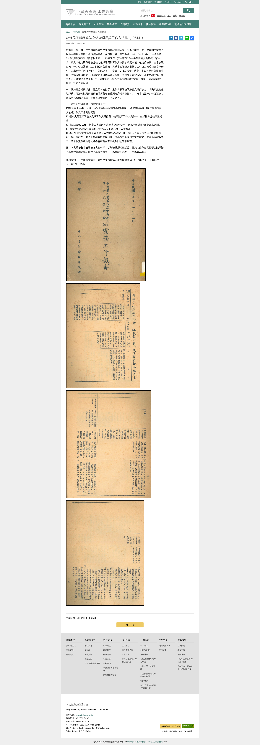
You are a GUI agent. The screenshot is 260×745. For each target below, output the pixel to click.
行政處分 (107, 654)
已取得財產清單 (109, 675)
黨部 (175, 15)
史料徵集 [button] (138, 24)
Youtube (189, 2)
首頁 (140, 2)
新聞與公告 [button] (85, 24)
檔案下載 (181, 650)
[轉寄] (171, 38)
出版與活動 (145, 650)
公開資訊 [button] (125, 24)
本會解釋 (125, 654)
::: (62, 1)
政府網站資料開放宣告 (170, 726)
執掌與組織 (71, 645)
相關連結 (181, 654)
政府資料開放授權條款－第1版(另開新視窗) (145, 741)
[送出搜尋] (188, 10)
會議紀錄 (88, 659)
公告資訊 (88, 654)
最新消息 (88, 645)
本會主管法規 (127, 650)
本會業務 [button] (99, 24)
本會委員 (70, 650)
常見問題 (158, 2)
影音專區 (144, 645)
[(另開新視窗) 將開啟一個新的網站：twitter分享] (181, 38)
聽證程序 (107, 650)
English (168, 2)
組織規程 (125, 645)
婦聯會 (182, 15)
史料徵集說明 (164, 645)
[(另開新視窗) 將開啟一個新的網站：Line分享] (187, 38)
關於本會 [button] (70, 24)
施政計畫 (144, 654)
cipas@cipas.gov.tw (84, 715)
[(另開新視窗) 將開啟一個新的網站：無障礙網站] (188, 726)
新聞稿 (87, 650)
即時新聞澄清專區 (92, 663)
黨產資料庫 (161, 15)
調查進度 (107, 645)
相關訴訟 (107, 659)
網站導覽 (148, 2)
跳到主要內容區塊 (70, 1)
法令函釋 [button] (112, 24)
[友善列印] (192, 38)
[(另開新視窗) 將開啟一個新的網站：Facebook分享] (176, 38)
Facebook (178, 2)
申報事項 (107, 663)
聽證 (169, 15)
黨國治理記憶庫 (182, 24)
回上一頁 (130, 625)
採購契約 (144, 681)
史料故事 (76, 32)
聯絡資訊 (70, 654)
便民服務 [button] (151, 24)
